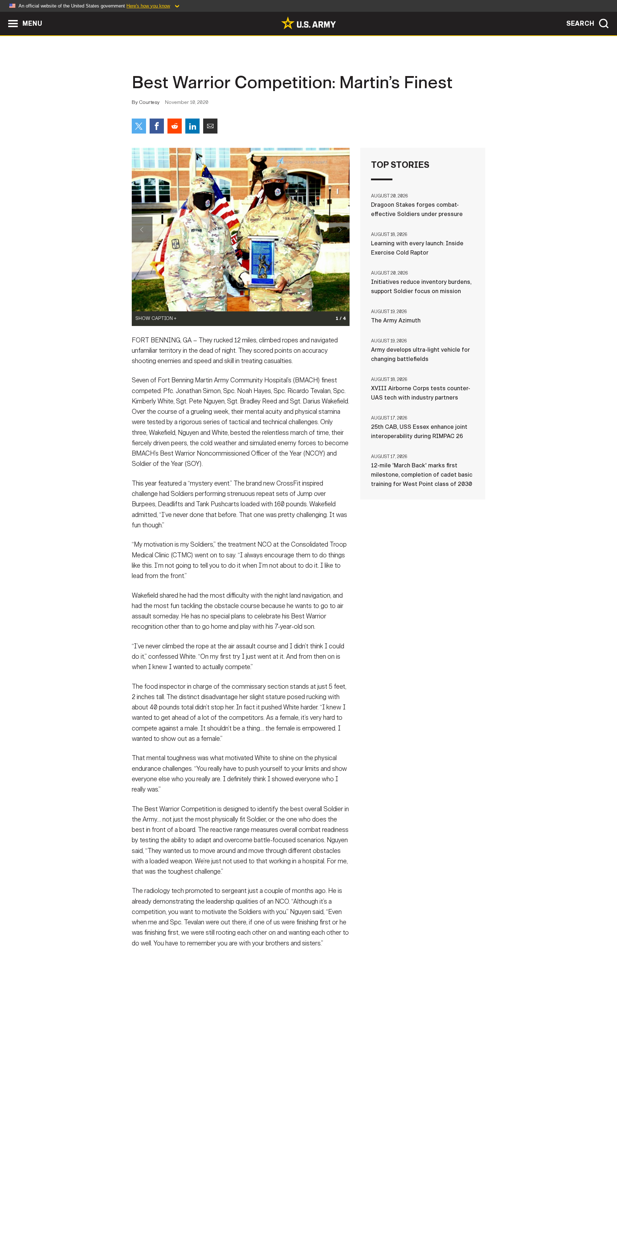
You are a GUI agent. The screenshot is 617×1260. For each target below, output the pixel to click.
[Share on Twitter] (139, 126)
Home (152, 1228)
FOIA (352, 1228)
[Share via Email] (210, 126)
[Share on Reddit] (174, 126)
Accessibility (314, 1228)
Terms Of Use (265, 1228)
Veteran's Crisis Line (443, 1228)
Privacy (225, 1228)
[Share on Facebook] (157, 126)
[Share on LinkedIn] (192, 126)
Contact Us (186, 1228)
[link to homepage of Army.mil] (308, 23)
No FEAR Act (386, 1228)
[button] (3, 15)
